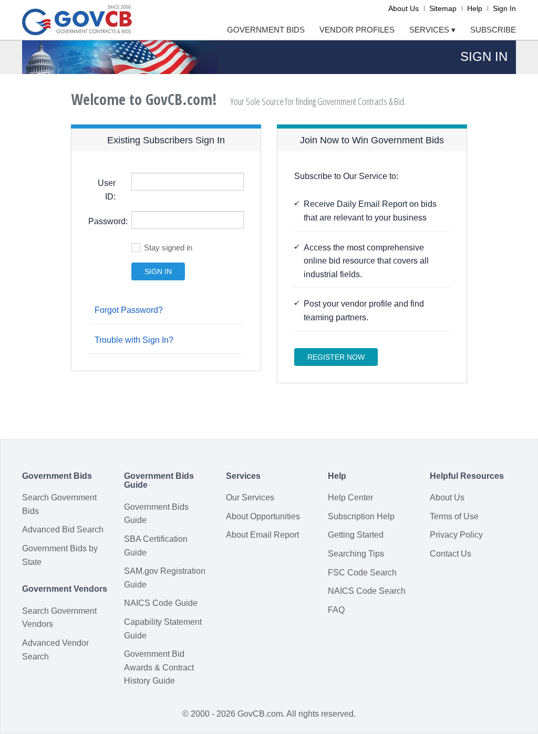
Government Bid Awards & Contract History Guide (159, 667)
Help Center (350, 497)
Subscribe (493, 29)
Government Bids (266, 29)
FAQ (336, 609)
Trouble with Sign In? (134, 339)
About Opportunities (263, 516)
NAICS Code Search (367, 590)
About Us (403, 8)
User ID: (107, 190)
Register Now (336, 357)
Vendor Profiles (357, 29)
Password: (105, 221)
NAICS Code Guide (161, 603)
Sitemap (443, 8)
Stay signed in (168, 247)
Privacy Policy (456, 534)
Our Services (250, 497)
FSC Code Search (362, 572)
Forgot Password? (129, 310)
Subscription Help (361, 516)
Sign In (504, 8)
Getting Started (356, 534)
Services (432, 29)
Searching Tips (356, 553)
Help (474, 8)
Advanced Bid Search (63, 529)
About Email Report (262, 534)
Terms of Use (454, 516)
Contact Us (450, 553)
